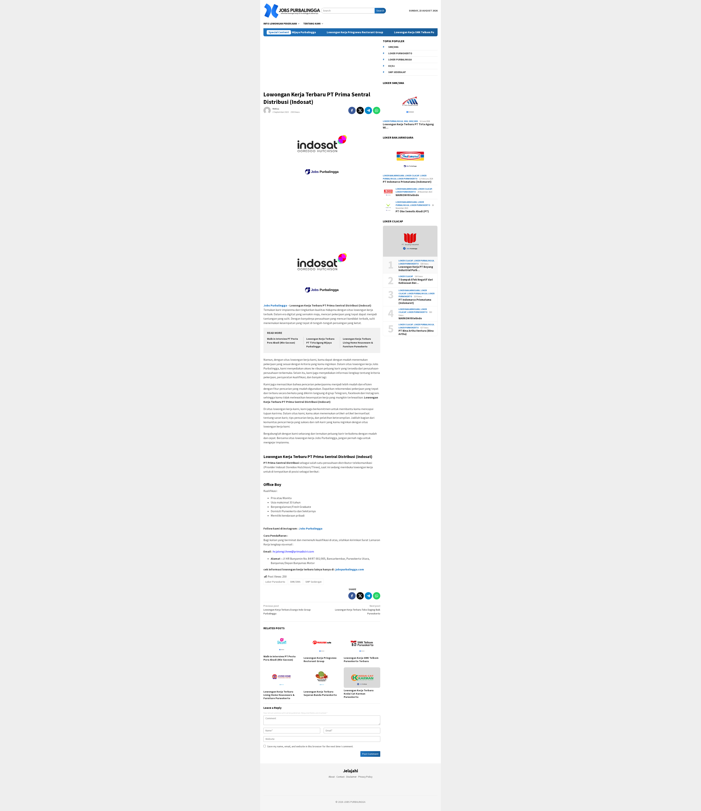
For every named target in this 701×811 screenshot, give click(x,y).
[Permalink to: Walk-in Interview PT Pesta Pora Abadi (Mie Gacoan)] (281, 643)
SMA (406, 121)
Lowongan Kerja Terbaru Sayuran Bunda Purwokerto (320, 693)
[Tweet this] (360, 110)
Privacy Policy (365, 776)
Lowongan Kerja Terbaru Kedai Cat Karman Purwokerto (359, 694)
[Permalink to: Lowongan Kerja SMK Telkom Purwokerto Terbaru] (362, 644)
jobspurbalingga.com (349, 569)
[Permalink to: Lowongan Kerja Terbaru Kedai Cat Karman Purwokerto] (362, 677)
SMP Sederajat (313, 581)
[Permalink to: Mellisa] (267, 110)
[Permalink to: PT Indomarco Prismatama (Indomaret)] (410, 157)
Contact (340, 776)
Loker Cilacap (412, 175)
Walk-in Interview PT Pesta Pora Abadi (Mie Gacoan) (279, 658)
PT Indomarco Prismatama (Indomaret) (407, 181)
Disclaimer (351, 776)
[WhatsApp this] (376, 110)
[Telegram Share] (368, 110)
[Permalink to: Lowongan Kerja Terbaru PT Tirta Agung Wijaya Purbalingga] (410, 102)
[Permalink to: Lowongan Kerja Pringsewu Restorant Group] (322, 644)
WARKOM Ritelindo (407, 195)
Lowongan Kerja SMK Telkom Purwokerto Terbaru (390, 32)
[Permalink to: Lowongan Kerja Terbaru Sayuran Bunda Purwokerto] (322, 678)
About (332, 776)
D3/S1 (391, 66)
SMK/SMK (413, 121)
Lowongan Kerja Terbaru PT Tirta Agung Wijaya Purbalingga (320, 342)
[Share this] (352, 110)
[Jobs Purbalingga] (292, 10)
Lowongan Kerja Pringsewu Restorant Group (319, 32)
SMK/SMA (295, 581)
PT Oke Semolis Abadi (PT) (412, 211)
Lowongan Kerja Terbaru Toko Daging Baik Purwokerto (357, 609)
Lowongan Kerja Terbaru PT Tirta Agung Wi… (408, 126)
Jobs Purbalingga (310, 528)
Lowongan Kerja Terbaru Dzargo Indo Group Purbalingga (287, 609)
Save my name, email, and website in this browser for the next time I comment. (310, 746)
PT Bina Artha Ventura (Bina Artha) (416, 332)
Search (380, 10)
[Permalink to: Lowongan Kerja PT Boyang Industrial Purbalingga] (410, 241)
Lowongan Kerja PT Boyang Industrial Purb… (416, 268)
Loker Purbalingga (400, 59)
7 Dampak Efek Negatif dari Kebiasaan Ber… (416, 281)
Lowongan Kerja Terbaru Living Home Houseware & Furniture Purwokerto (358, 342)
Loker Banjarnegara (393, 175)
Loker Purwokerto (275, 581)
